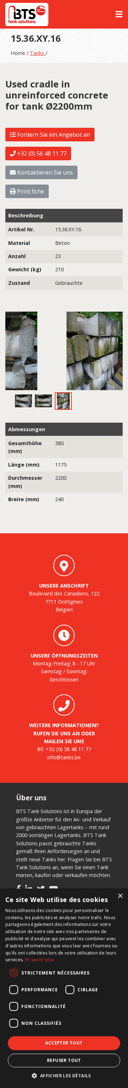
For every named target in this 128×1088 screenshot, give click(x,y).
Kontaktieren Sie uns (44, 172)
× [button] (120, 896)
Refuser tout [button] (64, 1060)
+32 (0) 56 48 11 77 (41, 153)
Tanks (38, 53)
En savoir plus (39, 960)
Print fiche (30, 191)
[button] (64, 1076)
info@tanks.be (64, 757)
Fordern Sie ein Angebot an (53, 134)
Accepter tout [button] (63, 1043)
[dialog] (64, 988)
